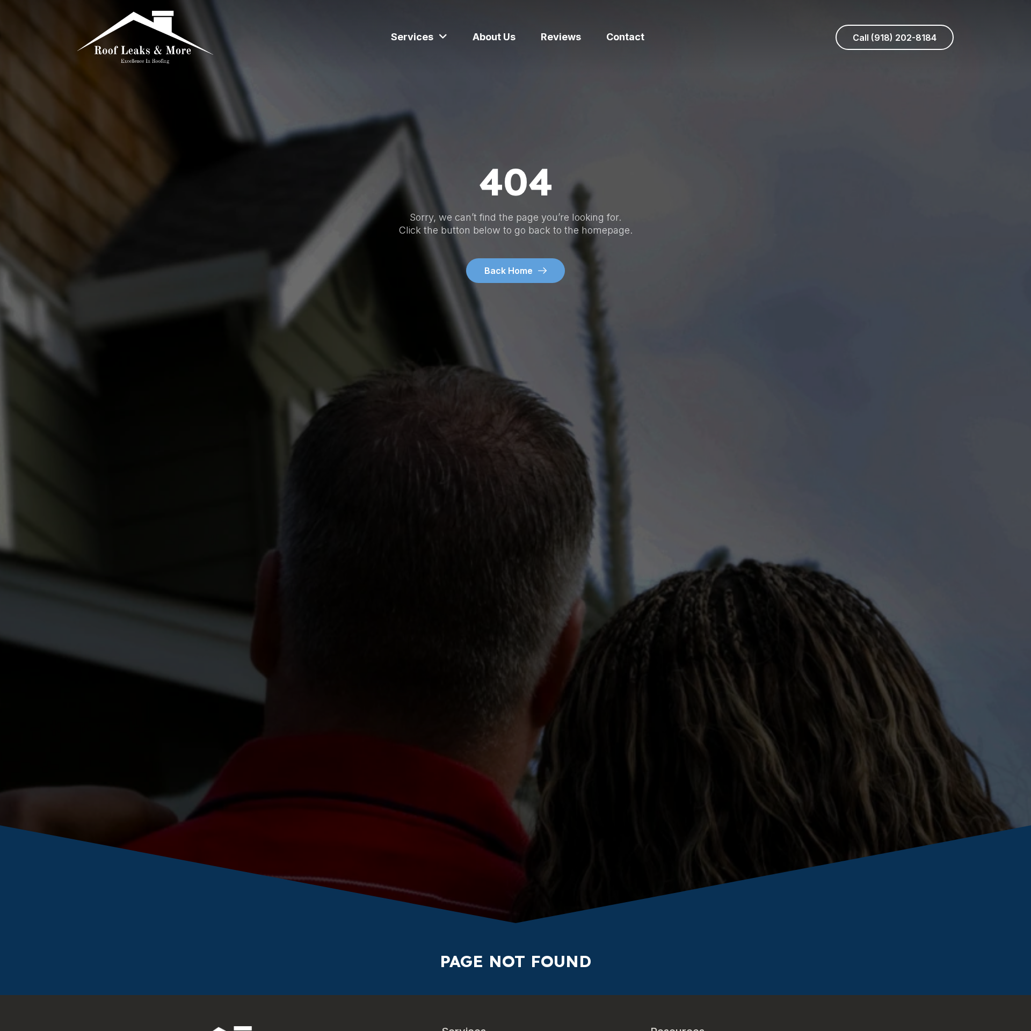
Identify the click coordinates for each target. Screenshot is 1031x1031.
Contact (625, 36)
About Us (494, 36)
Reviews (561, 36)
